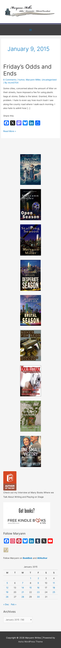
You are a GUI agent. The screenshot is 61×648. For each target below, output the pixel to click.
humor (21, 79)
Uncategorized (49, 79)
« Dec (6, 604)
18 (54, 587)
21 (23, 592)
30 (38, 597)
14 (23, 587)
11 (54, 583)
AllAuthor (42, 558)
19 (7, 592)
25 (54, 592)
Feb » (13, 604)
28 (22, 597)
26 (7, 597)
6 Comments (9, 79)
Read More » (9, 131)
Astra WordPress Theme (30, 641)
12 (7, 587)
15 (30, 587)
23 (38, 592)
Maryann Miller (33, 79)
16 (38, 587)
